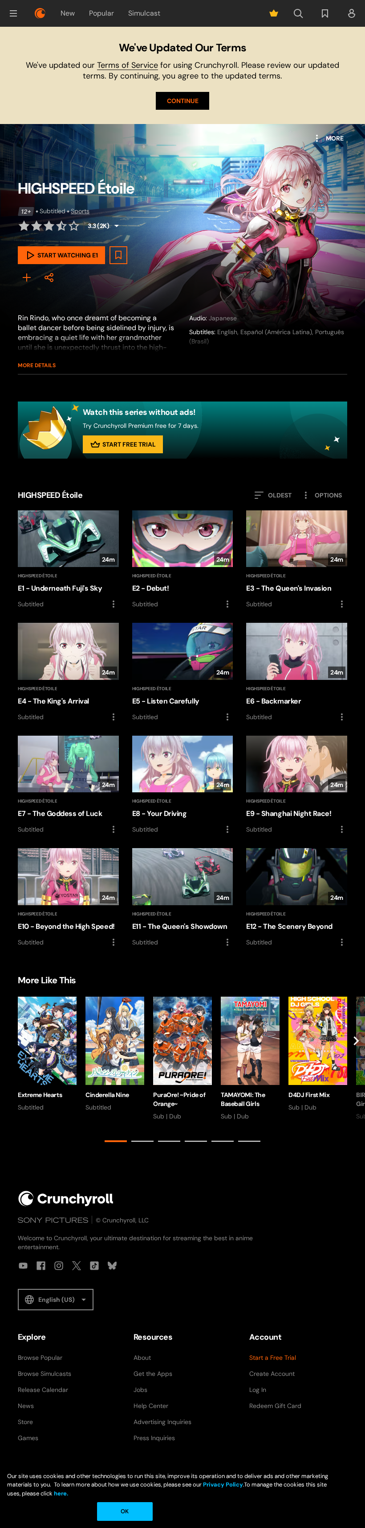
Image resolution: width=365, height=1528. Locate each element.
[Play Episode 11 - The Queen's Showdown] (182, 898)
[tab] (115, 1141)
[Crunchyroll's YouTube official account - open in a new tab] (23, 1265)
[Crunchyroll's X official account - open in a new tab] (76, 1265)
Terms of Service (127, 65)
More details (37, 365)
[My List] (27, 277)
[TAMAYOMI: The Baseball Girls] (250, 1059)
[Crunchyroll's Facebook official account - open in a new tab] (41, 1265)
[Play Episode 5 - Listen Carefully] (182, 672)
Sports (80, 211)
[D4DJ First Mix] (317, 1054)
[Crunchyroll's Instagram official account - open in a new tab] (58, 1265)
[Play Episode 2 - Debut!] (182, 560)
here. (60, 1493)
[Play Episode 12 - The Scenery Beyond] (296, 898)
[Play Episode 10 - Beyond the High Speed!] (68, 897)
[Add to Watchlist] (118, 255)
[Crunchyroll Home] (66, 1198)
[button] (13, 13)
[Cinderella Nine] (114, 1054)
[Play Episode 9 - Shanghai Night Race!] (296, 785)
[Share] (49, 277)
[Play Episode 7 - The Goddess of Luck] (68, 785)
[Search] (298, 13)
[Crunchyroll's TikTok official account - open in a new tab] (94, 1265)
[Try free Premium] (274, 13)
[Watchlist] (325, 13)
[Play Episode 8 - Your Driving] (182, 785)
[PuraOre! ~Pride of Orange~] (182, 1059)
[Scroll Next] (356, 1071)
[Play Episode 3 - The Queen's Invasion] (296, 560)
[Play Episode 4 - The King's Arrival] (68, 672)
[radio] (24, 225)
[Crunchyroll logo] (40, 13)
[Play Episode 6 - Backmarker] (296, 672)
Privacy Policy (223, 1484)
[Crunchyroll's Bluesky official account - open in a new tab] (112, 1265)
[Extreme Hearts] (47, 1054)
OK (125, 1511)
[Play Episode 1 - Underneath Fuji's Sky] (68, 559)
